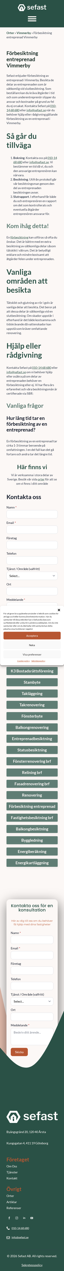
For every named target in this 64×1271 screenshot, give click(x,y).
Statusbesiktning (32, 750)
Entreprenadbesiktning (32, 738)
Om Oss (11, 1166)
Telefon (11, 553)
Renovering (32, 795)
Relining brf (32, 772)
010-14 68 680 (41, 367)
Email (11, 522)
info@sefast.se (36, 110)
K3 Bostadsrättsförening (32, 671)
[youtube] (31, 1218)
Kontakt (11, 1178)
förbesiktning (19, 237)
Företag (11, 538)
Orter (10, 33)
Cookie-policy (23, 661)
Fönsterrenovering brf (32, 761)
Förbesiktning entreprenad (32, 806)
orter (41, 479)
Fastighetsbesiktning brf (32, 817)
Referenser (13, 1208)
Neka (32, 644)
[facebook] (9, 1218)
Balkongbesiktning (32, 829)
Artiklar (11, 1202)
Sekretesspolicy (38, 661)
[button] (59, 610)
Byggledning (32, 840)
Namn (11, 507)
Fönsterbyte (32, 716)
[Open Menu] (32, 19)
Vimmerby (24, 33)
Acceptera (32, 635)
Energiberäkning (32, 851)
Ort (8, 584)
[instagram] (16, 1218)
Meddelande (15, 599)
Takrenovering (32, 705)
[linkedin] (24, 1218)
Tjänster (12, 1172)
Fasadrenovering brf (32, 784)
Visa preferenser (32, 654)
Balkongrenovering (32, 727)
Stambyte (32, 682)
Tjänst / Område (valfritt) (23, 568)
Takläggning (32, 693)
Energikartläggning (32, 862)
